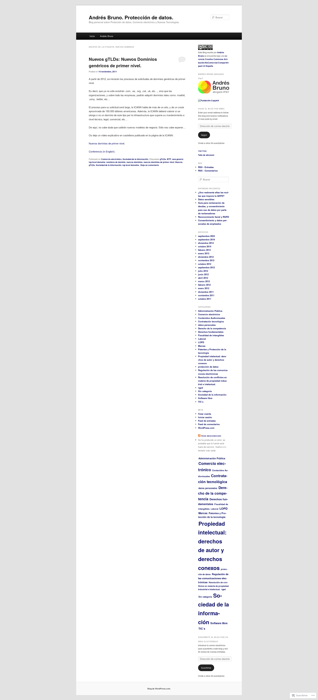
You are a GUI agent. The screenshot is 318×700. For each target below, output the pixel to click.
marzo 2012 (204, 281)
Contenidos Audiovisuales (211, 318)
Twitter (202, 151)
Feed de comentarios (209, 424)
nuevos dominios (135, 162)
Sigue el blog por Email (211, 109)
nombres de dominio (116, 162)
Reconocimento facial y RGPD (213, 216)
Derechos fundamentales (210, 331)
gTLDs (163, 159)
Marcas (201, 345)
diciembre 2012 (206, 256)
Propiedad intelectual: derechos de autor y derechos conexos (212, 360)
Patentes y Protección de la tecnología (212, 515)
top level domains (130, 165)
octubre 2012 (204, 263)
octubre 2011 (204, 298)
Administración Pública (210, 310)
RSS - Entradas (206, 167)
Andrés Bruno (106, 36)
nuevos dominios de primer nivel (159, 162)
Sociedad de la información (135, 159)
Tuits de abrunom (206, 154)
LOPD (201, 342)
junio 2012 (203, 274)
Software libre (205, 398)
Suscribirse (206, 667)
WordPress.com (206, 427)
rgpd (200, 387)
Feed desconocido (211, 436)
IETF (169, 159)
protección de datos (208, 366)
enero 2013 (203, 253)
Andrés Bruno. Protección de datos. (131, 17)
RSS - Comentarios (208, 170)
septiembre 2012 (206, 267)
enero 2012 (203, 288)
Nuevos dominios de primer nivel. (107, 143)
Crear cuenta (204, 413)
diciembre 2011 (206, 291)
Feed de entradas (207, 420)
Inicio (92, 36)
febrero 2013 (204, 249)
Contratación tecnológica (211, 321)
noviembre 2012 (206, 260)
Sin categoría (205, 391)
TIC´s (200, 401)
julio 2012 (203, 270)
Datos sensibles (206, 199)
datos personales (207, 324)
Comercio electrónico (111, 159)
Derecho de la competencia (212, 328)
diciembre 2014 (206, 243)
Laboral (202, 338)
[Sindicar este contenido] (199, 436)
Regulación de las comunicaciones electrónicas (213, 578)
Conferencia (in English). (102, 151)
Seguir (204, 134)
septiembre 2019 (206, 239)
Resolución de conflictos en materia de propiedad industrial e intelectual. (212, 381)
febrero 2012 (204, 284)
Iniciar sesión (205, 417)
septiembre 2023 (206, 236)
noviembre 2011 (206, 295)
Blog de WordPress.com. (159, 688)
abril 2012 (203, 277)
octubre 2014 (204, 246)
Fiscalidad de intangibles (211, 335)
